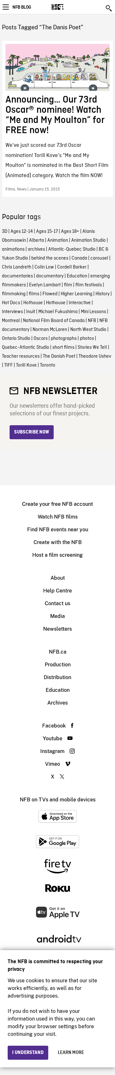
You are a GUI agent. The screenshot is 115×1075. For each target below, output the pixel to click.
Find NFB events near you (57, 530)
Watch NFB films (58, 517)
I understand (28, 1052)
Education (77, 276)
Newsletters (57, 629)
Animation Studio (88, 240)
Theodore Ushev (95, 356)
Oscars (41, 338)
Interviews (12, 312)
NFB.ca (57, 652)
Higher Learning (76, 294)
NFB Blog (21, 7)
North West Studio (88, 329)
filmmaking (14, 294)
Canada (79, 258)
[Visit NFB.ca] (68, 7)
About (57, 578)
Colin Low (44, 267)
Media (57, 616)
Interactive (80, 303)
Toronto (47, 365)
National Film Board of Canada (54, 321)
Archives (57, 703)
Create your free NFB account (57, 504)
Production (58, 665)
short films (63, 347)
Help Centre (57, 591)
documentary (50, 276)
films (34, 294)
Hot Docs (11, 303)
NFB (92, 321)
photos (87, 338)
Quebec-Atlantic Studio (25, 347)
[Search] (109, 8)
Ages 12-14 (22, 231)
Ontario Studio (16, 338)
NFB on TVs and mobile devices (58, 800)
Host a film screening (57, 555)
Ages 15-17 (47, 231)
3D (4, 231)
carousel (99, 258)
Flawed (49, 294)
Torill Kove (26, 365)
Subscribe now (31, 432)
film (68, 285)
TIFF (8, 365)
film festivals (88, 285)
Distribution (57, 677)
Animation (57, 240)
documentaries (17, 276)
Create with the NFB (58, 542)
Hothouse (33, 303)
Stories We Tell (92, 347)
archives (36, 249)
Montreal (11, 321)
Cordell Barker (72, 267)
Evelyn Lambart (45, 285)
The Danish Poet (59, 356)
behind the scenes (49, 258)
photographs (64, 338)
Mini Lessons (93, 312)
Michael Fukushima (58, 312)
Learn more (71, 1052)
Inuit (30, 312)
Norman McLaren (50, 329)
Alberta (36, 240)
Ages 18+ (70, 231)
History (103, 294)
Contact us (57, 603)
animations (13, 249)
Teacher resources (21, 356)
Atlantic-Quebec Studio (72, 249)
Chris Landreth (16, 267)
